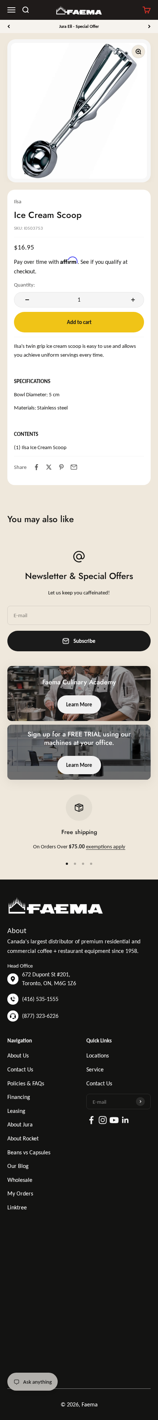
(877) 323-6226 (40, 1015)
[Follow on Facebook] (91, 1120)
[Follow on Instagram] (103, 1120)
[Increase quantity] (132, 300)
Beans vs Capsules (28, 1152)
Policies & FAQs (25, 1083)
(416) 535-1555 (40, 998)
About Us (18, 1055)
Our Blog (18, 1165)
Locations (97, 1055)
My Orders (20, 1193)
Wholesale (19, 1179)
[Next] (149, 26)
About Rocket (23, 1138)
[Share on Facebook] (36, 467)
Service (95, 1069)
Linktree (17, 1207)
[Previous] (8, 26)
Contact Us (20, 1069)
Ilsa (17, 201)
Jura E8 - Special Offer (79, 26)
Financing (18, 1096)
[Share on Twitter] (49, 467)
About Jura (20, 1124)
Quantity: (24, 284)
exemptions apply (105, 846)
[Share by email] (74, 467)
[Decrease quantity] (26, 300)
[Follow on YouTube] (114, 1120)
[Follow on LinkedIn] (125, 1120)
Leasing (16, 1110)
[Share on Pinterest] (61, 467)
